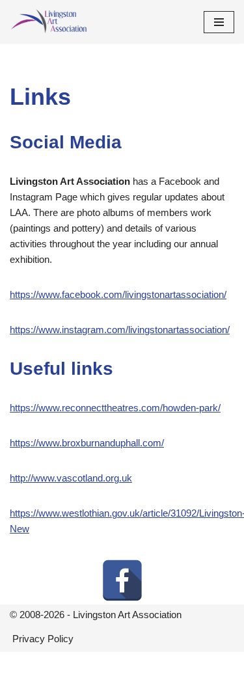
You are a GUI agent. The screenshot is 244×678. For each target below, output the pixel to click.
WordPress (164, 664)
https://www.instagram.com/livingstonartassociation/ (120, 329)
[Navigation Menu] (219, 22)
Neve (67, 664)
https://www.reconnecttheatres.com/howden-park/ (115, 407)
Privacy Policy (43, 638)
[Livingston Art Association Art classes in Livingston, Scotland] (49, 21)
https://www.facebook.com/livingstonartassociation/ (118, 294)
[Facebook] (122, 580)
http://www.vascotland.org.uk (71, 477)
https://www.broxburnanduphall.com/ (87, 442)
